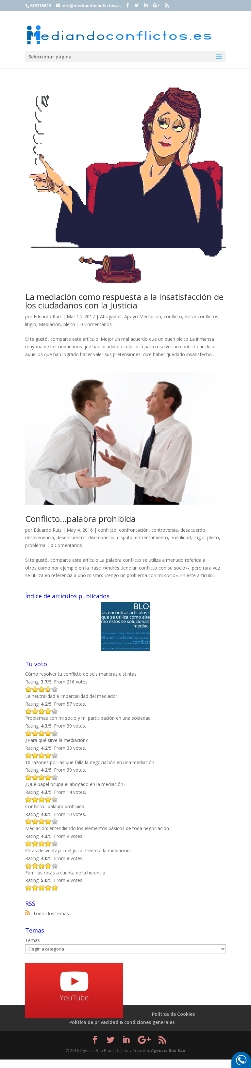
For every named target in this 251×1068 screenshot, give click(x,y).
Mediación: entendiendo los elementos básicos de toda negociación (97, 828)
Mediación (50, 324)
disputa (124, 537)
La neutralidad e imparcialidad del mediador (71, 696)
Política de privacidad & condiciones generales (122, 1022)
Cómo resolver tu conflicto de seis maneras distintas (81, 674)
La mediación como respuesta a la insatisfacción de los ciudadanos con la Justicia (124, 301)
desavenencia (39, 537)
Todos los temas (51, 913)
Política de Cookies (173, 1014)
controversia (164, 530)
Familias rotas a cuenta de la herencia (65, 873)
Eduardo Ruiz (47, 316)
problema (35, 545)
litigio (30, 324)
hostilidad (181, 537)
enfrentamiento (151, 537)
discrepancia (101, 537)
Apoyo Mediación (142, 316)
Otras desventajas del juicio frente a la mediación (77, 850)
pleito (69, 324)
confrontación (134, 530)
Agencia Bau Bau (168, 1050)
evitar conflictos (201, 316)
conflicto (173, 316)
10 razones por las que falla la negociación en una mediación (89, 762)
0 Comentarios (96, 324)
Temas (32, 940)
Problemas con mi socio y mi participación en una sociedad (88, 718)
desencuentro (71, 537)
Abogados (111, 316)
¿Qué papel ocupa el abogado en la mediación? (75, 784)
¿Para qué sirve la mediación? (56, 740)
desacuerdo (192, 530)
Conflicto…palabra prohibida (80, 519)
